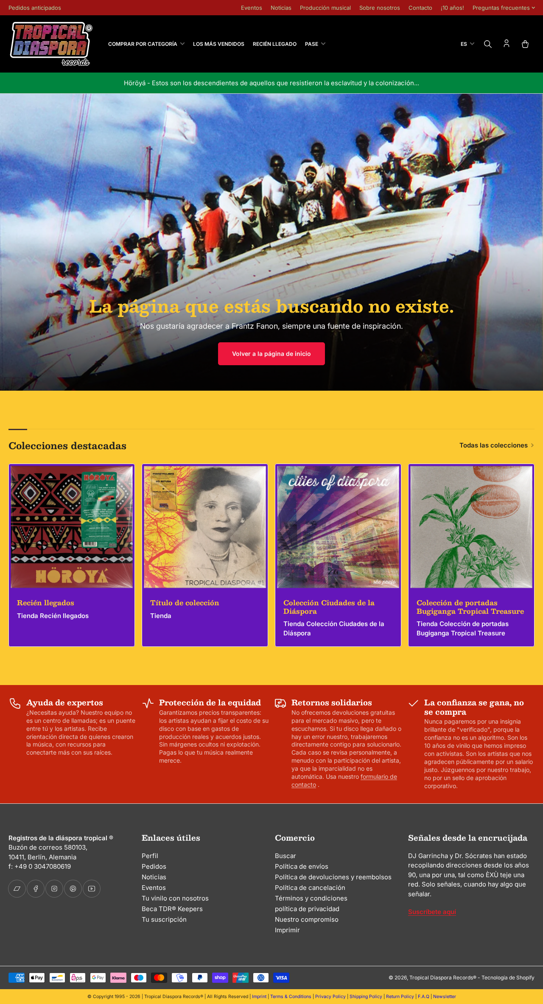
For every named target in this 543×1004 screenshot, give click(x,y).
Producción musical (325, 7)
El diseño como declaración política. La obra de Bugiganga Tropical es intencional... (302, 83)
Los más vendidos (218, 44)
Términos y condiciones (311, 898)
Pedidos (154, 866)
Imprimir (287, 930)
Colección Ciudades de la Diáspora (329, 606)
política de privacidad (307, 909)
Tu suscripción (164, 919)
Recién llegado (275, 44)
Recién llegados (45, 602)
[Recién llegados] (71, 527)
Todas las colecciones (493, 445)
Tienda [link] (160, 616)
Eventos (251, 7)
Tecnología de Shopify (508, 977)
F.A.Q (423, 996)
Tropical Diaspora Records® (442, 977)
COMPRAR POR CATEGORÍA (142, 44)
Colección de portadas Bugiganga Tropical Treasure (470, 606)
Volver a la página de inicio (271, 353)
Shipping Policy (366, 996)
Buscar (285, 856)
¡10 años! (452, 7)
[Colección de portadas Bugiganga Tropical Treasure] (471, 527)
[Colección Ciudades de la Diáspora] (338, 527)
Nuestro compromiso (307, 919)
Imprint (259, 996)
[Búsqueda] (488, 44)
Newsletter (444, 996)
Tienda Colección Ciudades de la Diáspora (333, 629)
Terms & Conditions (290, 996)
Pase (311, 44)
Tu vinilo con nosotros (175, 898)
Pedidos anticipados (34, 7)
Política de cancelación (310, 888)
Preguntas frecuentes (501, 7)
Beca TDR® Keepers (172, 909)
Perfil (150, 856)
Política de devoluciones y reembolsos (333, 877)
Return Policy (400, 996)
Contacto (420, 7)
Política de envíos (301, 866)
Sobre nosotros (379, 7)
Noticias (281, 7)
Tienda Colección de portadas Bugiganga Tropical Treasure (463, 629)
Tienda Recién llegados (53, 616)
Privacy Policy (330, 996)
